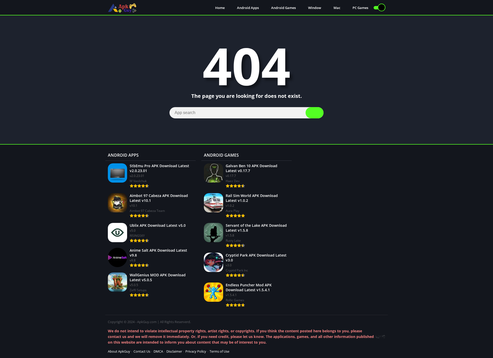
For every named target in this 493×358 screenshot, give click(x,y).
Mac (336, 7)
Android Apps (247, 7)
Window (314, 7)
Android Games (283, 7)
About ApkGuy (119, 351)
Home (219, 7)
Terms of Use (219, 351)
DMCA (158, 351)
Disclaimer (174, 351)
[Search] (315, 112)
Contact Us (142, 351)
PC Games (360, 7)
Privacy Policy (195, 351)
